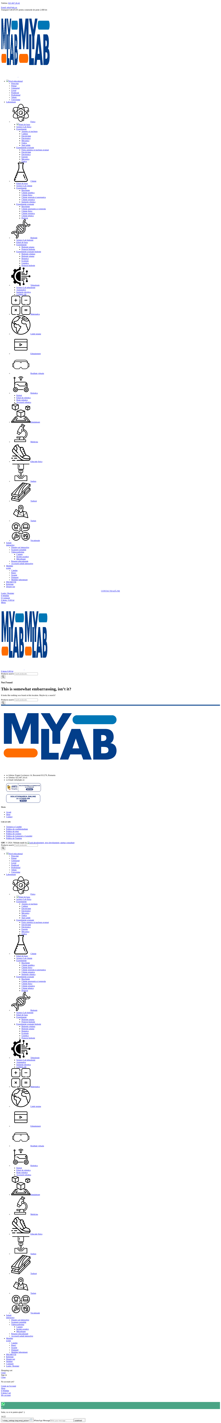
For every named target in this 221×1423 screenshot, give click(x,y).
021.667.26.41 (14, 3)
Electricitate (26, 136)
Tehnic (14, 97)
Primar (14, 86)
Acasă (8, 812)
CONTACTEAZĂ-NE (110, 591)
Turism (33, 521)
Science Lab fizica (23, 127)
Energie (24, 157)
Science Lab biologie (24, 240)
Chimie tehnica (27, 216)
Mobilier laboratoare (19, 580)
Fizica (32, 122)
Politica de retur (12, 831)
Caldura (24, 134)
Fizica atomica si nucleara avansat (35, 150)
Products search (7, 674)
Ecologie (25, 261)
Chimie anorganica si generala (33, 209)
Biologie (33, 238)
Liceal (13, 90)
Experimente (21, 129)
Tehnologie (35, 285)
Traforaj (33, 501)
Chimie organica (28, 200)
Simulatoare (35, 422)
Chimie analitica (28, 193)
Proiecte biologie (28, 249)
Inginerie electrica (23, 292)
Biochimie (25, 190)
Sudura (33, 481)
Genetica (25, 263)
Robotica (34, 393)
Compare (10, 1364)
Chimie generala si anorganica (33, 197)
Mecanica (25, 141)
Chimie (33, 181)
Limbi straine (35, 334)
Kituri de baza (24, 124)
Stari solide (25, 145)
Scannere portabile (18, 550)
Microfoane (21, 559)
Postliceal (15, 93)
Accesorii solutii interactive (22, 563)
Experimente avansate (25, 147)
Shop (8, 814)
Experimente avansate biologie (28, 252)
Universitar (15, 100)
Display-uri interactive (20, 547)
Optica (24, 143)
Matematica (35, 314)
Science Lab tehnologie (25, 287)
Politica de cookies (13, 834)
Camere (19, 554)
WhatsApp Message (42, 1420)
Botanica (25, 258)
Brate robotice (22, 400)
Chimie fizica (26, 195)
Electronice (26, 138)
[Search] (3, 677)
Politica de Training (14, 838)
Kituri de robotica (23, 398)
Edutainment (35, 354)
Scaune (14, 575)
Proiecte (24, 218)
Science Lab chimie (24, 186)
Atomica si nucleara (29, 131)
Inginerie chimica (28, 202)
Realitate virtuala (37, 373)
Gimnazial (15, 88)
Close (3, 1373)
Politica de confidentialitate (17, 829)
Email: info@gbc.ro (9, 7)
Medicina (34, 442)
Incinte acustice (22, 557)
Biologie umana (27, 247)
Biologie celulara (28, 254)
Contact (9, 817)
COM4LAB (21, 294)
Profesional (15, 95)
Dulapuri (14, 577)
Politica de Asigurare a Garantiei (19, 836)
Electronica (26, 154)
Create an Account (8, 1386)
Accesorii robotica (23, 402)
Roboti (19, 395)
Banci (13, 573)
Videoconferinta (17, 552)
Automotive (21, 290)
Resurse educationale (19, 561)
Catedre (14, 570)
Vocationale (35, 540)
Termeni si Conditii (14, 827)
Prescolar (15, 83)
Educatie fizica (36, 461)
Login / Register (12, 1366)
